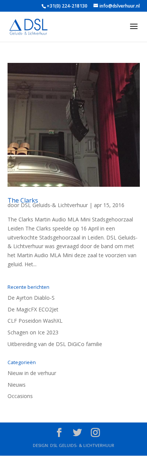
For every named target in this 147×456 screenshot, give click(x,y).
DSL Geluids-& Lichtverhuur (54, 205)
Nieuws (17, 384)
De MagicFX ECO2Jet (33, 309)
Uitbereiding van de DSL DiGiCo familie (55, 344)
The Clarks (23, 200)
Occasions (20, 396)
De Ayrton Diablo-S (31, 297)
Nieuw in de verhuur (32, 373)
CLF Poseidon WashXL (35, 320)
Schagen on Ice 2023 (33, 332)
